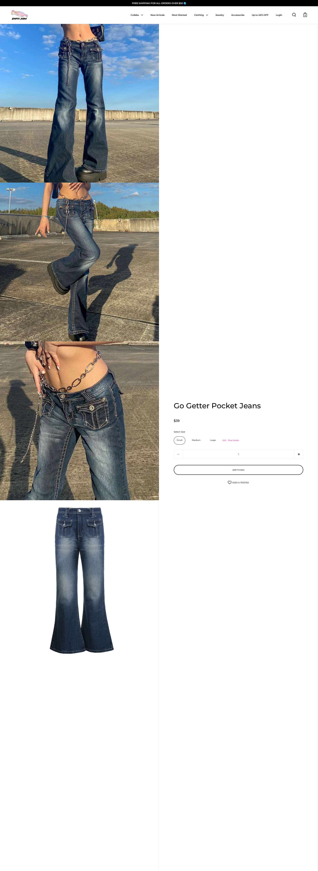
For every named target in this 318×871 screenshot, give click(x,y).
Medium (196, 440)
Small (179, 440)
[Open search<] (294, 15)
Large (213, 440)
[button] (298, 454)
